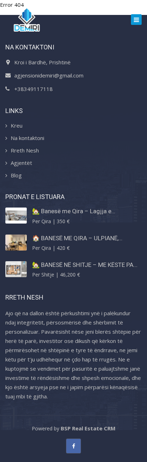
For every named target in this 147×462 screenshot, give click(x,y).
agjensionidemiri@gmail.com (48, 75)
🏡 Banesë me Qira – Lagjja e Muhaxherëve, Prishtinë (71, 211)
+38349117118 (33, 88)
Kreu (16, 125)
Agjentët (21, 162)
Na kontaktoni (27, 137)
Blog (16, 175)
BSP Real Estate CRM (88, 428)
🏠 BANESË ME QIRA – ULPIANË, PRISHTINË (75, 238)
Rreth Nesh (25, 150)
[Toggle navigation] (136, 19)
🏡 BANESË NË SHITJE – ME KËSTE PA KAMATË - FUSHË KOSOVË (82, 264)
